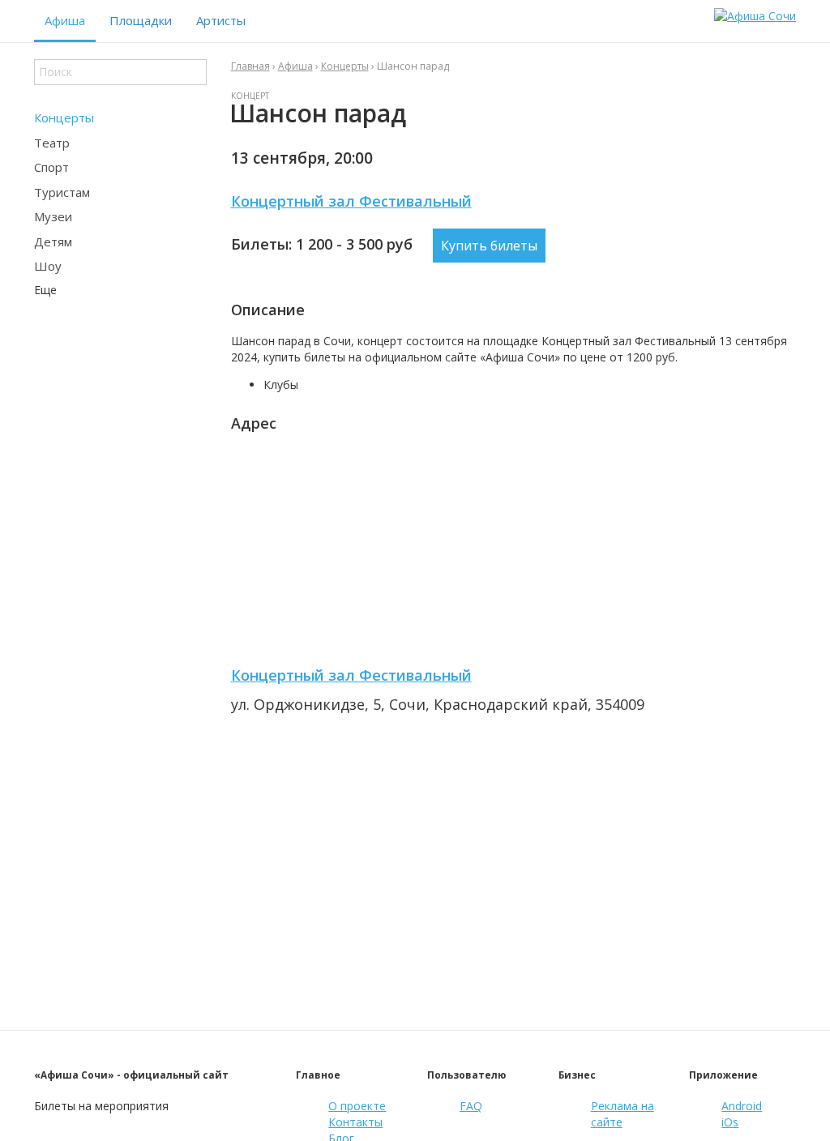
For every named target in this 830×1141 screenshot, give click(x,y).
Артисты (221, 20)
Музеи (53, 216)
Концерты (64, 117)
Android (741, 1105)
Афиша (65, 20)
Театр (52, 143)
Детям (53, 241)
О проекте (357, 1105)
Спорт (51, 167)
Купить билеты (489, 245)
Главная (250, 66)
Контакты (355, 1122)
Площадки (140, 20)
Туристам (62, 192)
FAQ (471, 1105)
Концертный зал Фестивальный (351, 201)
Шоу (48, 266)
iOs (729, 1122)
